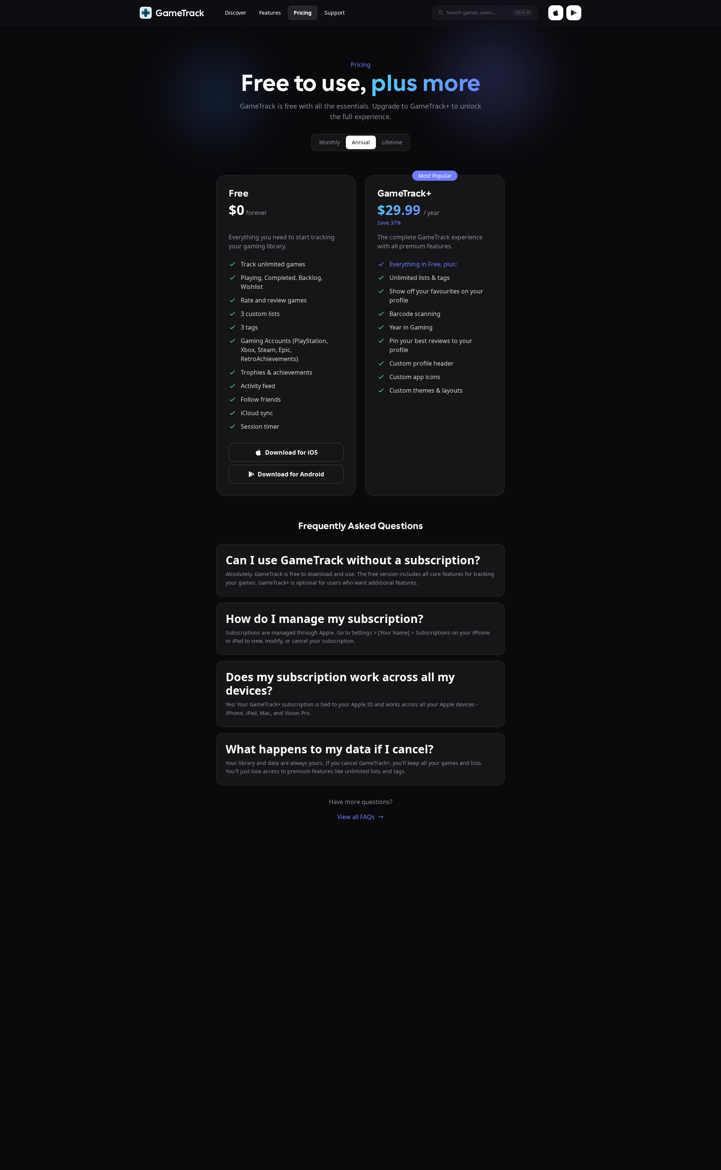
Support (334, 12)
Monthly (329, 142)
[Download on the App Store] (555, 12)
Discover (235, 12)
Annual (361, 142)
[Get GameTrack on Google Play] (573, 12)
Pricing (303, 12)
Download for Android (291, 474)
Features (270, 12)
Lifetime (392, 142)
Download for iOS (291, 452)
